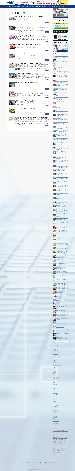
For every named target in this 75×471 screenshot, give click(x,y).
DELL (54, 382)
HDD (20, 19)
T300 (54, 439)
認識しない (41, 76)
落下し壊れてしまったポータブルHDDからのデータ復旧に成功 (26, 82)
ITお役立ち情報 (19, 18)
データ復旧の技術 (43, 18)
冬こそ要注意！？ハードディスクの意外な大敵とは (24, 35)
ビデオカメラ (32, 119)
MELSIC (45, 462)
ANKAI (36, 462)
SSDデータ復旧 (43, 66)
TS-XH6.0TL (55, 410)
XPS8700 (59, 441)
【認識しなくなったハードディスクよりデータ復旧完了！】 (26, 100)
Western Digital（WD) (56, 377)
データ (38, 66)
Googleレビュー (55, 354)
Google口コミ (45, 121)
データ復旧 (38, 18)
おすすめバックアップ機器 (22, 75)
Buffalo (21, 94)
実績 (35, 18)
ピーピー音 (54, 362)
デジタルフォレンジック (30, 462)
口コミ (66, 450)
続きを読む (47, 22)
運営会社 (54, 462)
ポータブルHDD (55, 405)
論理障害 (34, 47)
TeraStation (28, 121)
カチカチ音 (60, 443)
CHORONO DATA (40, 462)
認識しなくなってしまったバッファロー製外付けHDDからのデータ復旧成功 (29, 16)
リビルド (54, 424)
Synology (54, 388)
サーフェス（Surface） (44, 118)
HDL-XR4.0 (54, 404)
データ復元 (18, 67)
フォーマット (55, 448)
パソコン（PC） (32, 18)
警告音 (54, 367)
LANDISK (17, 121)
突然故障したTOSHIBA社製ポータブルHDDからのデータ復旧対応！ (27, 53)
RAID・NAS (17, 46)
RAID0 (17, 102)
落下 (22, 85)
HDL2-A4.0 (54, 357)
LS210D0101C (55, 393)
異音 (35, 94)
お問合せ (64, 6)
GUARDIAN (26, 27)
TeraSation (57, 439)
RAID (20, 121)
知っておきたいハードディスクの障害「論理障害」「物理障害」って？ (28, 44)
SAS (58, 437)
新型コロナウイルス (56, 421)
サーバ (54, 402)
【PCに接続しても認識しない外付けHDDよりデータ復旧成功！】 (27, 73)
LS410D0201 (55, 372)
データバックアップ (36, 27)
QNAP (54, 373)
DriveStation (63, 430)
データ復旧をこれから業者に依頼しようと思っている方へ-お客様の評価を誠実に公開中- (31, 117)
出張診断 (21, 66)
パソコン (24, 47)
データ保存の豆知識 (23, 28)
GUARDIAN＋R (24, 38)
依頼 (54, 450)
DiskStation (58, 430)
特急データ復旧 (24, 462)
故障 (22, 47)
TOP (10, 6)
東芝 (39, 85)
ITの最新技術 (55, 384)
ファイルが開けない (56, 378)
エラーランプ (55, 443)
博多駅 (62, 450)
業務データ (62, 454)
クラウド (30, 74)
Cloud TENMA (30, 27)
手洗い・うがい (55, 416)
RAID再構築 (55, 437)
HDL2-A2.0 (54, 349)
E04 (57, 432)
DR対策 (54, 422)
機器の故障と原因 (28, 36)
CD (41, 119)
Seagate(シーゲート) (63, 437)
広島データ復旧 (55, 452)
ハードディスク (28, 76)
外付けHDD (18, 19)
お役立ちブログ (54, 6)
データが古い (55, 394)
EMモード (60, 432)
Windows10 (55, 441)
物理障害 (27, 19)
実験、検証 (20, 65)
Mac (34, 46)
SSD (27, 46)
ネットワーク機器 (56, 446)
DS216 (54, 383)
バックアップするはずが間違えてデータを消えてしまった (26, 108)
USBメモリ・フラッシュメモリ (21, 119)
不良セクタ (63, 448)
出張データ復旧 (40, 121)
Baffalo (54, 430)
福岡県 (66, 454)
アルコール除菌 (55, 411)
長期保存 (27, 28)
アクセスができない (56, 368)
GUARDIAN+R (50, 462)
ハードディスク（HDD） (25, 18)
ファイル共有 (62, 446)
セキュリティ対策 (44, 119)
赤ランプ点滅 (55, 457)
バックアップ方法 (42, 27)
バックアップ (24, 76)
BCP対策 (24, 55)
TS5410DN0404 (62, 439)
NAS (17, 122)
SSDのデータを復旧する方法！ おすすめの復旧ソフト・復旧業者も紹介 (28, 63)
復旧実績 (60, 452)
